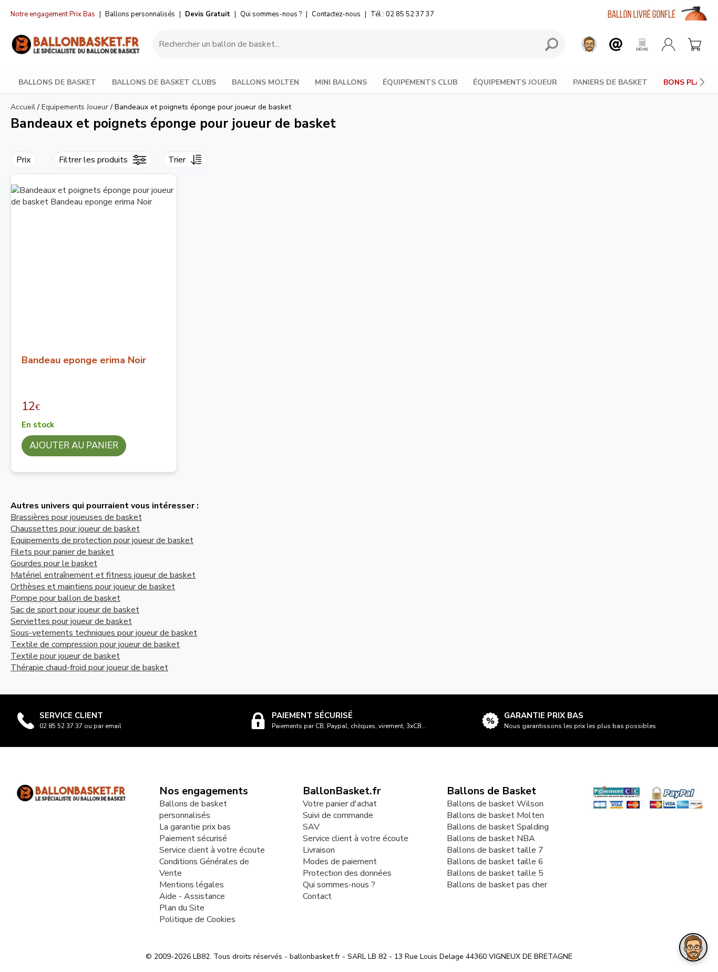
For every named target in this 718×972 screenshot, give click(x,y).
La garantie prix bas (195, 827)
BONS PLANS (687, 82)
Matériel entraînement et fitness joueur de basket (103, 575)
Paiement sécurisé (193, 838)
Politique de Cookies (197, 919)
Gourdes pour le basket (54, 563)
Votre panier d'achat (340, 804)
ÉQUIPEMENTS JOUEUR (515, 82)
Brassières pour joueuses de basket (76, 517)
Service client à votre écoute (212, 850)
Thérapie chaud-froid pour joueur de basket (89, 667)
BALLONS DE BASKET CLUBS (164, 82)
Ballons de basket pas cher (497, 885)
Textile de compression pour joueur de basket (95, 644)
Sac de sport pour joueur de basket (75, 610)
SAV (311, 827)
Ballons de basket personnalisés (193, 809)
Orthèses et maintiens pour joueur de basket (93, 586)
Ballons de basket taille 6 (495, 861)
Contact (317, 896)
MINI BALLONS (341, 82)
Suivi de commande (338, 815)
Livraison (319, 850)
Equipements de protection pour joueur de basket (102, 540)
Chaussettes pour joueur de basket (75, 529)
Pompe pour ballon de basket (65, 598)
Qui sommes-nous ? (271, 14)
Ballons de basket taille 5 (495, 873)
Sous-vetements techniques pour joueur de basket (104, 633)
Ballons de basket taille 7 (495, 850)
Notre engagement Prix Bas (53, 14)
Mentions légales (191, 885)
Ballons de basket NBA (491, 838)
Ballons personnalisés (140, 14)
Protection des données (347, 873)
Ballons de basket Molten (495, 815)
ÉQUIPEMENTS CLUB (420, 82)
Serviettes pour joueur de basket (71, 621)
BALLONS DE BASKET (57, 82)
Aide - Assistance (192, 896)
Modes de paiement (340, 861)
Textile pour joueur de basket (65, 656)
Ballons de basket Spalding (498, 827)
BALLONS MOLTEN (265, 82)
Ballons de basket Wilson (495, 804)
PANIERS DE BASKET (610, 82)
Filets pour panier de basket (62, 552)
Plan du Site (181, 908)
